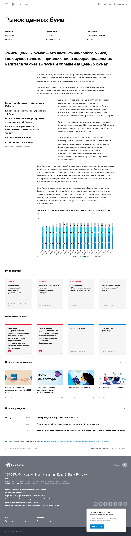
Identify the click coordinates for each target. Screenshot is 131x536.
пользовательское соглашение (100, 520)
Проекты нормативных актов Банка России (21, 502)
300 (6, 479)
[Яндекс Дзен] (110, 504)
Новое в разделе (15, 408)
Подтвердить (96, 526)
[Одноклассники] (115, 504)
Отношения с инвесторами (15, 492)
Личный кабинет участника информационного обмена (26, 489)
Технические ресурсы (45, 521)
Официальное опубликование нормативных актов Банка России (29, 499)
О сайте (8, 517)
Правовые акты (52, 31)
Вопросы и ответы (53, 39)
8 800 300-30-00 (11, 481)
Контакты (40, 517)
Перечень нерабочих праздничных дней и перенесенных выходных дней (32, 505)
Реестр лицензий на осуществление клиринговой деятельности (68, 424)
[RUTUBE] (120, 504)
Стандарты (9, 31)
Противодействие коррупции (16, 521)
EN (110, 4)
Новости (90, 39)
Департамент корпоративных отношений (94, 441)
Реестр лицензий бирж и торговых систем (57, 418)
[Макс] (125, 504)
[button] (121, 362)
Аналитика (9, 39)
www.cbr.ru (102, 518)
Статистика (9, 35)
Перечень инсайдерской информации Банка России (25, 496)
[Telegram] (105, 504)
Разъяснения (92, 31)
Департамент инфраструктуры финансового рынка (59, 441)
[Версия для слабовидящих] (105, 4)
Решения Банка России (96, 35)
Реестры (49, 35)
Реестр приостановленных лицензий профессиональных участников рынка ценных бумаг (81, 430)
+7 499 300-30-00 (12, 483)
